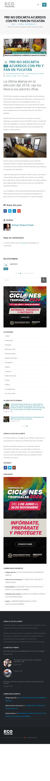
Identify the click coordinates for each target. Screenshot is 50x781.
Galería (7, 367)
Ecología (8, 345)
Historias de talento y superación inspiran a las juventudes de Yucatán (23, 682)
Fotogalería (9, 363)
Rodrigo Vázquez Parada (16, 73)
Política (41, 73)
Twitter (10, 211)
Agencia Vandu (32, 737)
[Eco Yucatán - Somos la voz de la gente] (9, 5)
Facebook (5, 211)
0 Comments (24, 76)
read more (13, 264)
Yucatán (14, 76)
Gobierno (8, 371)
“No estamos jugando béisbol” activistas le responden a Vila (27, 661)
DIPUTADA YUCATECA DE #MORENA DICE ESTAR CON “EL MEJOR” (24, 651)
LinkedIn (14, 211)
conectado (23, 243)
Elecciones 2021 (33, 73)
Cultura (7, 336)
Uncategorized (10, 389)
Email (19, 211)
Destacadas (9, 340)
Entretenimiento (10, 354)
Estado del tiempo (11, 358)
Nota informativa (10, 376)
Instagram (14, 467)
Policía (7, 380)
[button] (17, 273)
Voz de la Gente (10, 393)
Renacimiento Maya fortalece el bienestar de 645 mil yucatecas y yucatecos (27, 418)
